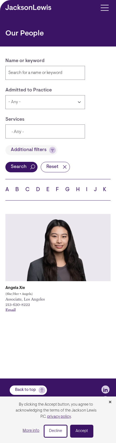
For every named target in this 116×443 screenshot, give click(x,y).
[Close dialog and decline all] (110, 402)
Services (15, 119)
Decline (55, 431)
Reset (52, 167)
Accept (82, 431)
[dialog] (58, 419)
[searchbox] (37, 132)
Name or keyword (25, 61)
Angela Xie (15, 288)
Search (18, 167)
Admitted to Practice (28, 90)
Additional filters (28, 150)
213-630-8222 (17, 304)
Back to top (25, 390)
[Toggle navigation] (104, 7)
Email (10, 310)
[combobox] (45, 131)
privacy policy (59, 417)
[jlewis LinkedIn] (105, 389)
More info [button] (31, 431)
